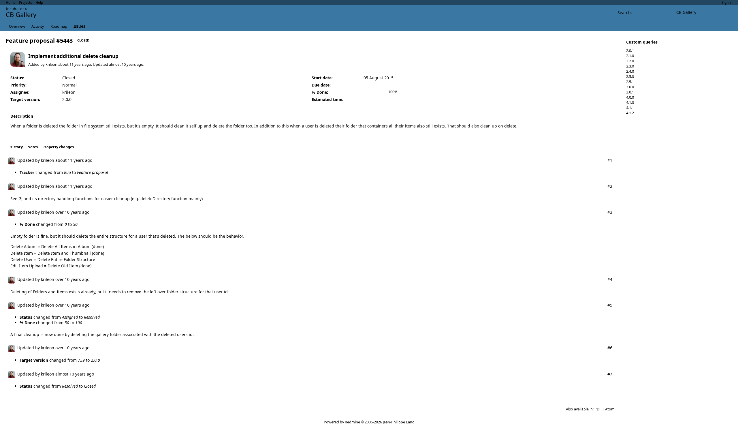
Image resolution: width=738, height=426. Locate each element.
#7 (609, 374)
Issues (79, 26)
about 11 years (71, 64)
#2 (609, 186)
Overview (17, 26)
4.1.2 (630, 112)
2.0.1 (630, 50)
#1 (609, 160)
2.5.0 (630, 76)
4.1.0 (630, 102)
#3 (609, 212)
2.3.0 (630, 66)
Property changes (58, 146)
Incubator (15, 8)
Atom (610, 409)
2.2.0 (630, 60)
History (16, 146)
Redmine (352, 422)
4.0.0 (630, 97)
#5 (609, 305)
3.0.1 (630, 92)
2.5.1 (630, 81)
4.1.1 (630, 107)
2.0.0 (66, 99)
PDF (597, 409)
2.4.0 (630, 71)
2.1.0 (630, 55)
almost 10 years (122, 64)
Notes (32, 146)
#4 (609, 279)
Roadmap (58, 26)
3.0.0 (630, 86)
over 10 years (68, 212)
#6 (609, 347)
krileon (51, 64)
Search (624, 12)
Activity (37, 26)
